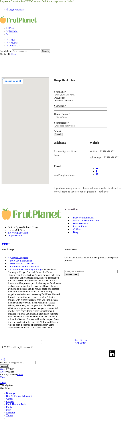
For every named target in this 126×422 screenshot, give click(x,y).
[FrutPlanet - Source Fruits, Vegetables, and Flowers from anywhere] (18, 22)
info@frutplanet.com (18, 232)
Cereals (9, 398)
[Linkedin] (112, 354)
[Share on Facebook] (96, 171)
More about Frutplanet (21, 260)
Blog (75, 232)
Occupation (59, 97)
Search (45, 51)
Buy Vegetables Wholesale (19, 396)
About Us (81, 343)
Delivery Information (83, 217)
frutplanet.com (15, 235)
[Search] (7, 34)
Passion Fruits (80, 226)
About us (13, 42)
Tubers (9, 415)
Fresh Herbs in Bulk (16, 404)
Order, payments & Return (86, 220)
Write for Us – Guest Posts (23, 263)
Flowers (10, 401)
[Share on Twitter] (97, 168)
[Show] (1, 4)
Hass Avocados (80, 223)
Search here (6, 51)
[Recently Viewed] (4, 359)
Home (12, 39)
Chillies (77, 229)
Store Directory (81, 340)
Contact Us (14, 45)
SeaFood (10, 412)
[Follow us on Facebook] (4, 243)
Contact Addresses (19, 257)
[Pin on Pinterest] (97, 174)
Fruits (9, 407)
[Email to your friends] (97, 177)
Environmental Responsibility (24, 266)
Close (3, 369)
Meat (8, 409)
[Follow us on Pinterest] (6, 243)
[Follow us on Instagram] (8, 243)
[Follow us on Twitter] (3, 243)
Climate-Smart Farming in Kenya (26, 269)
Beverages (11, 393)
